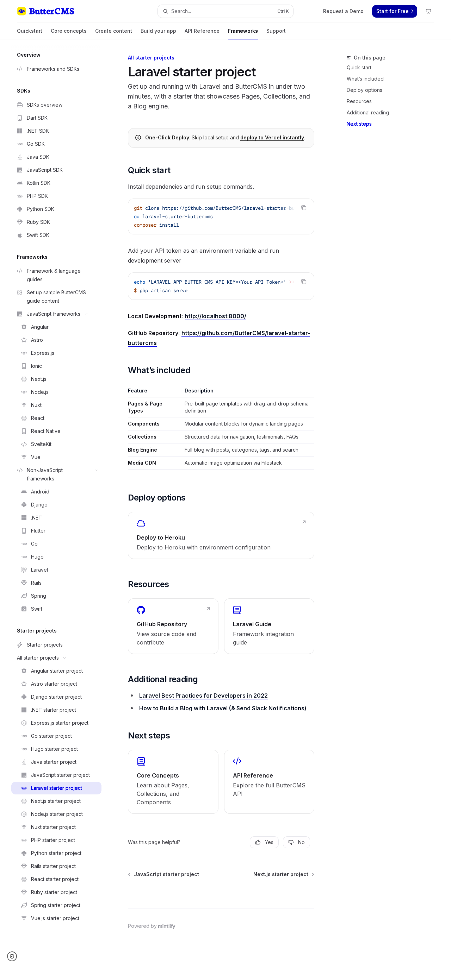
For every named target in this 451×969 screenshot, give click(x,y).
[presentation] (221, 216)
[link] (221, 535)
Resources (359, 101)
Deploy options (364, 90)
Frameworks (243, 31)
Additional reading (368, 112)
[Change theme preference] (428, 11)
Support (276, 31)
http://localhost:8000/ (215, 316)
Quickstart (29, 31)
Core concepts (69, 31)
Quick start (359, 67)
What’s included (365, 79)
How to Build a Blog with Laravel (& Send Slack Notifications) (223, 708)
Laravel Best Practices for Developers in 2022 (203, 695)
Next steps (359, 124)
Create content (113, 31)
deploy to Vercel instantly (272, 137)
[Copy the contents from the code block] (303, 207)
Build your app (158, 31)
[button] (14, 956)
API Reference (202, 31)
